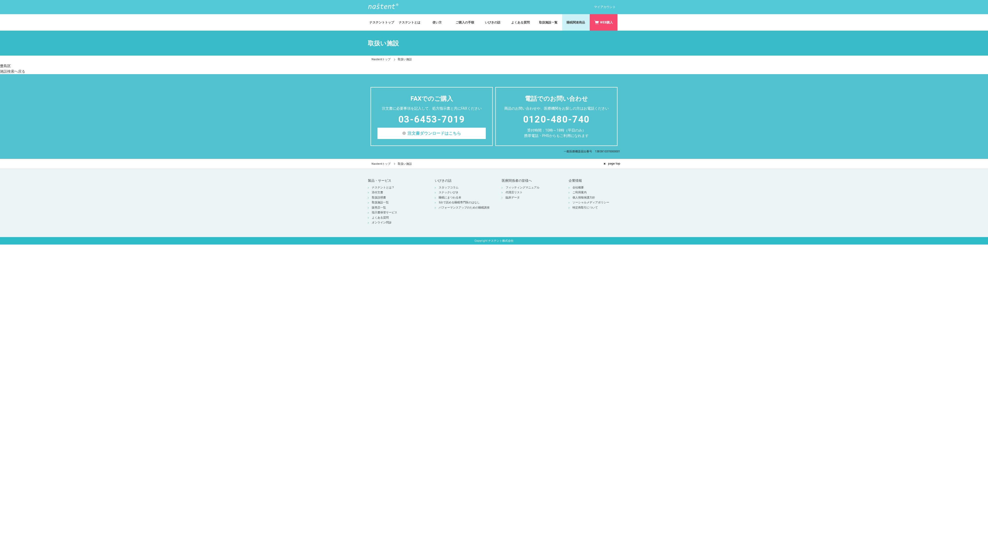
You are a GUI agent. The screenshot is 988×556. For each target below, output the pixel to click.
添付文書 (377, 192)
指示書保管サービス (384, 212)
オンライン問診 (382, 222)
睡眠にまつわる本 (450, 197)
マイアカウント (605, 7)
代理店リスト (514, 192)
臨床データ (513, 197)
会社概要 (578, 187)
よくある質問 (380, 217)
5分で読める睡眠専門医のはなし (459, 202)
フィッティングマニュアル (523, 187)
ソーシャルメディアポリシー (590, 202)
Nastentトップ (381, 59)
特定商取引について (585, 207)
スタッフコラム (448, 187)
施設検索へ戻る (12, 71)
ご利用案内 (579, 192)
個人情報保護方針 (583, 197)
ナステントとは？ (383, 187)
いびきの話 (443, 181)
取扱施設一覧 (380, 202)
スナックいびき (448, 192)
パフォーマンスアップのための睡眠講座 (464, 207)
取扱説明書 (379, 197)
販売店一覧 (379, 207)
